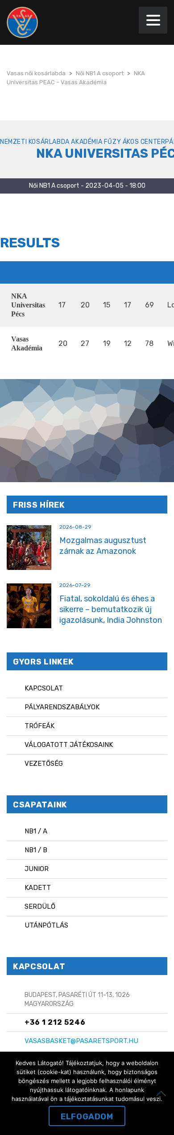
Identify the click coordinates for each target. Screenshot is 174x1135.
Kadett (38, 888)
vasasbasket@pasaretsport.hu (81, 1041)
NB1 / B (36, 850)
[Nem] (162, 1093)
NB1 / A (36, 831)
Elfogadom (87, 1117)
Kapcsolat (44, 688)
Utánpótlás (46, 925)
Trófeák (39, 726)
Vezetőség (44, 764)
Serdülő (40, 906)
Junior (37, 869)
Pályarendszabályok (62, 707)
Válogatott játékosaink (69, 745)
